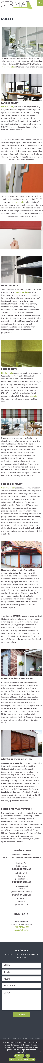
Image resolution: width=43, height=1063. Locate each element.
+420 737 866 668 (21, 927)
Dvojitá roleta (22, 292)
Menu (40, 3)
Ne (28, 1056)
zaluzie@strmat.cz (22, 930)
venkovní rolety (8, 67)
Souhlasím (19, 1056)
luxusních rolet (18, 202)
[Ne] (40, 1051)
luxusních (34, 396)
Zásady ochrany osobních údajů (22, 1059)
